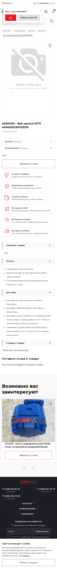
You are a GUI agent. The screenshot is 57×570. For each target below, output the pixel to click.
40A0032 (42, 31)
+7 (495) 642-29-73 (46, 489)
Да (10, 18)
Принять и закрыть (28, 562)
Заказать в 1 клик (28, 164)
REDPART (7, 31)
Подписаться (42, 531)
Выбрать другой (29, 18)
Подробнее (24, 556)
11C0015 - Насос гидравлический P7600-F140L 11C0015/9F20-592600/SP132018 (28, 445)
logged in (21, 364)
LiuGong (31, 31)
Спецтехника (19, 31)
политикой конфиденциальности (35, 537)
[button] (24, 467)
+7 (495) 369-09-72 (11, 496)
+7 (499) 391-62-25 (45, 3)
